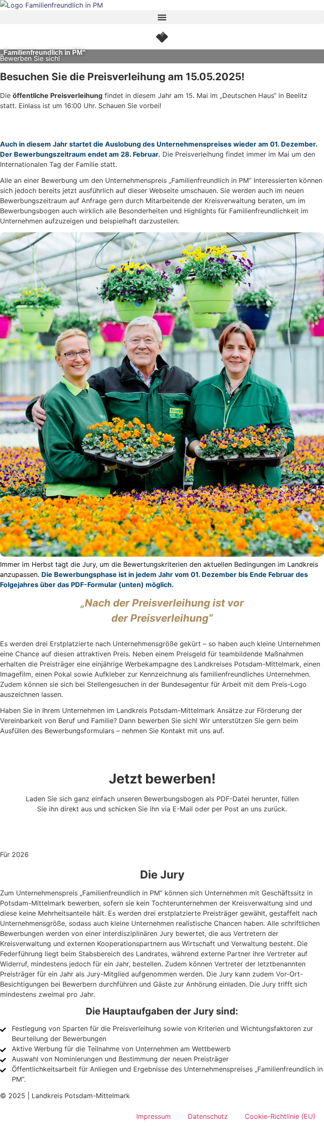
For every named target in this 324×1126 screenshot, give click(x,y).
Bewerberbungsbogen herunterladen (162, 819)
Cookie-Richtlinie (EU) (280, 1116)
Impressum (153, 1116)
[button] (162, 17)
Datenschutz (208, 1116)
